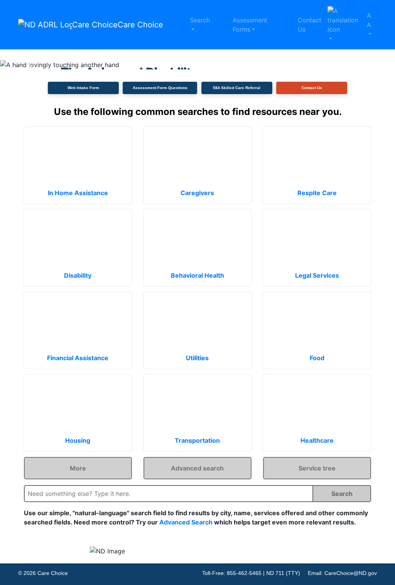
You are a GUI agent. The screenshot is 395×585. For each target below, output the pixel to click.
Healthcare (317, 440)
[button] (344, 24)
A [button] (369, 20)
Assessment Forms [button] (250, 24)
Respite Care (317, 193)
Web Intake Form (83, 88)
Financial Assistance (77, 358)
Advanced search (197, 468)
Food (317, 358)
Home (178, 17)
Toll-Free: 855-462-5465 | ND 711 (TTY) (251, 573)
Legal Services (317, 275)
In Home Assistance (78, 193)
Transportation (197, 440)
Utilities (197, 358)
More (78, 468)
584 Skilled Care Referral (236, 88)
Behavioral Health (197, 275)
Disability (77, 275)
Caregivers (197, 193)
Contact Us (309, 24)
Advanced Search (186, 522)
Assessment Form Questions (160, 88)
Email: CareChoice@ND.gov (342, 573)
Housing (77, 440)
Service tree (317, 468)
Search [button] (200, 20)
